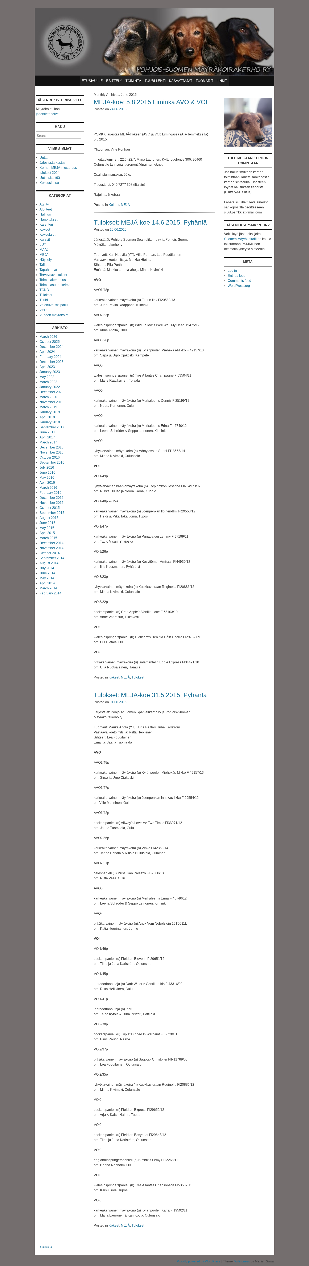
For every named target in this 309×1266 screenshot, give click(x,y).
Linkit (222, 81)
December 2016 (51, 447)
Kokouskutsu (49, 183)
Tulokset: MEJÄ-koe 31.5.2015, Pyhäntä (150, 694)
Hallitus (45, 214)
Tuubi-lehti (155, 81)
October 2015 (50, 508)
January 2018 (50, 422)
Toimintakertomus (53, 280)
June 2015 (47, 523)
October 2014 (50, 553)
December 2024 (51, 346)
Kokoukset (47, 234)
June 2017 (47, 432)
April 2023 (47, 367)
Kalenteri (46, 224)
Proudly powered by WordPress (199, 1261)
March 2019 (48, 407)
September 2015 (52, 513)
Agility (44, 204)
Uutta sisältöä (50, 177)
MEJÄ (125, 205)
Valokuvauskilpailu (54, 305)
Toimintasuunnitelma (55, 285)
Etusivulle (92, 81)
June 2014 (47, 573)
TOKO (44, 290)
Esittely (114, 81)
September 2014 (52, 558)
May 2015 (47, 528)
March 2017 (48, 442)
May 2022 (47, 377)
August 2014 (49, 563)
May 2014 (47, 578)
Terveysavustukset (53, 275)
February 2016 (50, 492)
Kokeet (114, 205)
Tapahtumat (48, 270)
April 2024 (47, 352)
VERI (44, 310)
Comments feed (239, 280)
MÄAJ (44, 249)
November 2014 (51, 548)
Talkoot (45, 264)
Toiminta (133, 81)
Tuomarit (204, 81)
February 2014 (50, 593)
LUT (43, 244)
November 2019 (51, 402)
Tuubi (44, 300)
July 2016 (47, 467)
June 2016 (47, 472)
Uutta (44, 157)
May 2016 (47, 477)
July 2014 (47, 568)
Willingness (242, 1261)
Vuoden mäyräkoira (54, 315)
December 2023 (51, 362)
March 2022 (48, 382)
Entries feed (237, 275)
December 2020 (51, 392)
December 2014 (51, 543)
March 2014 (48, 588)
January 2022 (50, 387)
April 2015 (47, 533)
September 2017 (52, 427)
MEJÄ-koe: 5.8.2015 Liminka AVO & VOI (150, 102)
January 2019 (50, 412)
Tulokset (138, 677)
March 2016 (48, 487)
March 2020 (48, 397)
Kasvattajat (180, 81)
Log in (232, 270)
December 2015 (51, 497)
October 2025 (50, 341)
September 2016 (52, 462)
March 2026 (48, 336)
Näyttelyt (46, 259)
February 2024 (50, 357)
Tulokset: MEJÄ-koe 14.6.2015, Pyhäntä (150, 222)
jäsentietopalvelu (48, 114)
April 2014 (47, 583)
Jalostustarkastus (52, 162)
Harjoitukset (48, 219)
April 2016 (47, 482)
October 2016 (50, 457)
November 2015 (51, 502)
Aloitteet (46, 209)
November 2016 (51, 452)
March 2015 (48, 538)
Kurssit (45, 239)
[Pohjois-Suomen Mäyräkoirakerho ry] (154, 75)
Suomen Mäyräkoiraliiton (242, 239)
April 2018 (47, 417)
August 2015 (49, 518)
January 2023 (50, 372)
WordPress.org (239, 285)
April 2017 (47, 437)
